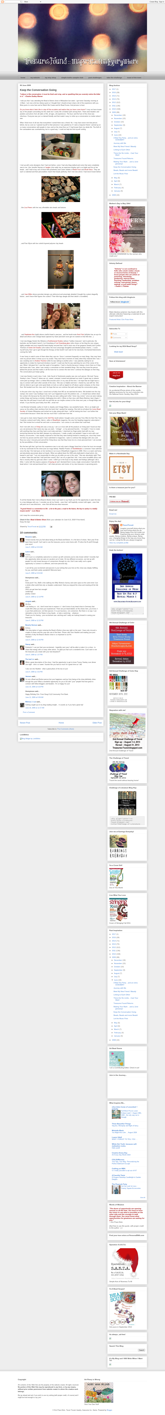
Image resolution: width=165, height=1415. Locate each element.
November (118, 118)
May (116, 178)
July (116, 132)
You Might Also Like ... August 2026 (124, 1132)
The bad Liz (29, 659)
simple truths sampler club (72, 78)
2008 (114, 195)
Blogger (109, 1410)
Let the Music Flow (121, 174)
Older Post (97, 723)
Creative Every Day (119, 1153)
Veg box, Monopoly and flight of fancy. (125, 1126)
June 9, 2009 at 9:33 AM (34, 573)
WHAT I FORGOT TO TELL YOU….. (125, 1139)
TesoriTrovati (128, 525)
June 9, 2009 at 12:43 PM (34, 640)
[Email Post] (51, 526)
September (118, 125)
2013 (114, 99)
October (117, 122)
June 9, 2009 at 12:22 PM (34, 620)
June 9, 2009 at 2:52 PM (34, 672)
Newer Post (25, 723)
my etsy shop (50, 78)
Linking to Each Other (122, 150)
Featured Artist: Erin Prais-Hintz (121, 319)
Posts (114, 334)
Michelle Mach (118, 1130)
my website (35, 78)
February (118, 188)
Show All (142, 1197)
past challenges (95, 78)
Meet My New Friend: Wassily (125, 146)
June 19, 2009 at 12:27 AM (34, 708)
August (117, 128)
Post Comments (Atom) (65, 729)
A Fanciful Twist (118, 1175)
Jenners (28, 676)
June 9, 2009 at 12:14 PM (34, 597)
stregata (28, 601)
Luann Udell (117, 1137)
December (118, 115)
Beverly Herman (31, 625)
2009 (114, 112)
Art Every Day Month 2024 (121, 1155)
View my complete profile (118, 543)
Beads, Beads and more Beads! (126, 170)
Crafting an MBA (118, 1169)
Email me (112, 514)
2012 (114, 102)
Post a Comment (29, 712)
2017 (114, 89)
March (116, 184)
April (116, 181)
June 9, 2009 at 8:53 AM (34, 547)
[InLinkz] (110, 405)
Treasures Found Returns (123, 158)
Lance (27, 552)
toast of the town (134, 78)
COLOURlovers (118, 1160)
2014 (114, 96)
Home (61, 723)
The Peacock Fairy (119, 1184)
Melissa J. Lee (30, 702)
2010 (114, 109)
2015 (114, 92)
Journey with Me (120, 143)
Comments (116, 338)
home (23, 78)
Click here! (118, 352)
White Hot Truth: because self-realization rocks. (124, 1145)
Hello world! (116, 1148)
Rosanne (28, 537)
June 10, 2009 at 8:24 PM (34, 687)
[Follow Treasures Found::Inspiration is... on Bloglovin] (119, 303)
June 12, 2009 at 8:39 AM (34, 697)
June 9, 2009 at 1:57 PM (34, 655)
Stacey (27, 644)
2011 (114, 106)
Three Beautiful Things (121, 1124)
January (117, 191)
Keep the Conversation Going (125, 167)
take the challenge (114, 78)
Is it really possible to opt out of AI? (124, 1170)
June (116, 135)
